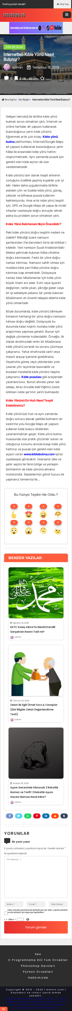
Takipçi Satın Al (47, 998)
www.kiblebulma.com (39, 454)
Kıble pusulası (31, 377)
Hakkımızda (38, 978)
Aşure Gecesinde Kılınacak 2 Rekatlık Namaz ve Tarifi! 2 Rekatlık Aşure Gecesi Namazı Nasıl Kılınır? (34, 792)
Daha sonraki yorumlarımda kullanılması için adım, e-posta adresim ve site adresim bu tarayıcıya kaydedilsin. (38, 911)
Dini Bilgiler (14, 47)
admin (17, 637)
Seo (38, 954)
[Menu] (67, 14)
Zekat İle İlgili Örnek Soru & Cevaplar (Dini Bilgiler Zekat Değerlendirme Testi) (33, 709)
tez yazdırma (22, 1004)
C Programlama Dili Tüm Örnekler (38, 960)
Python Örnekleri (38, 972)
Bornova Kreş (47, 1007)
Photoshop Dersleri (38, 966)
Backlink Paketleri (20, 998)
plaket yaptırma (33, 1001)
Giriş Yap (64, 4)
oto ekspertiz (43, 1004)
